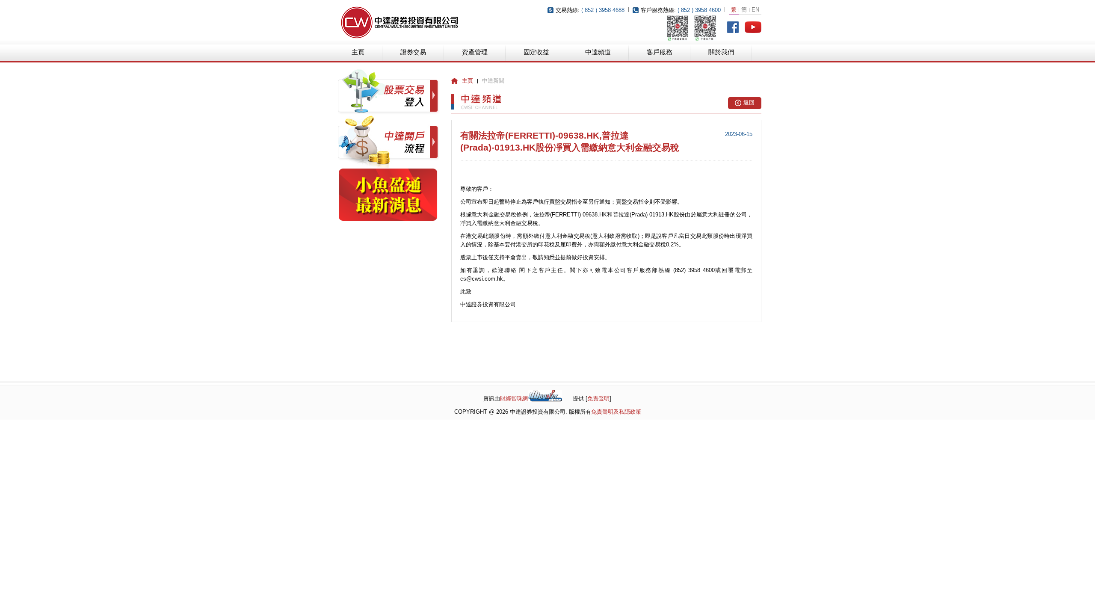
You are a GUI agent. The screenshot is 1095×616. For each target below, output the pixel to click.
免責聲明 (598, 398)
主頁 (358, 52)
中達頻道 (598, 52)
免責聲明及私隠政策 (616, 412)
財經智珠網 (514, 398)
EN (755, 9)
